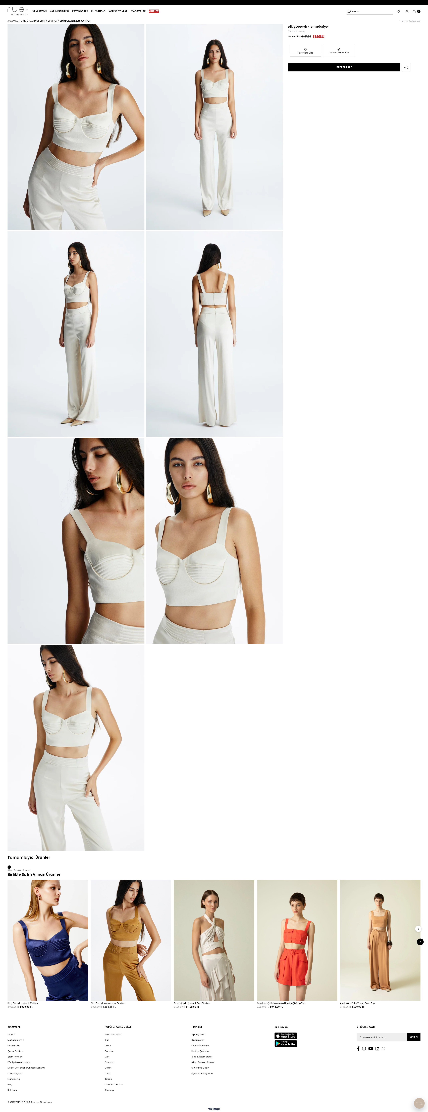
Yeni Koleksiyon (113, 1034)
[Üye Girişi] (407, 11)
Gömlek (109, 1051)
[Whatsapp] (383, 1048)
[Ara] (349, 11)
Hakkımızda (14, 1045)
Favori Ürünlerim (200, 1045)
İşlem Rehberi (15, 1056)
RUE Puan (13, 1090)
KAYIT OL (414, 1037)
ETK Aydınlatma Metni (19, 1062)
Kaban (108, 1079)
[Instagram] (364, 1048)
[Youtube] (370, 1048)
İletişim (11, 1034)
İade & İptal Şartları (201, 1056)
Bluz (107, 1040)
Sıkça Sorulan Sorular (203, 1062)
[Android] (286, 1043)
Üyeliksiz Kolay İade (202, 1073)
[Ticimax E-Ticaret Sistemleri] (214, 1109)
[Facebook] (358, 1048)
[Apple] (286, 1036)
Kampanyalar (15, 1073)
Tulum (108, 1073)
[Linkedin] (377, 1048)
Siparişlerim (197, 1040)
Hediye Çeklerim (200, 1051)
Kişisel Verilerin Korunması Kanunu (26, 1067)
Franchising (14, 1079)
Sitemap (109, 1090)
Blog (10, 1084)
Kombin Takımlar (114, 1084)
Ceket (108, 1067)
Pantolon (109, 1062)
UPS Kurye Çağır (200, 1067)
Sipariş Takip (198, 1034)
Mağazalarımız (16, 1040)
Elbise (108, 1045)
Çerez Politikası (16, 1051)
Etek (107, 1056)
